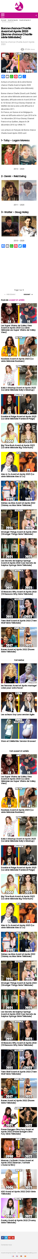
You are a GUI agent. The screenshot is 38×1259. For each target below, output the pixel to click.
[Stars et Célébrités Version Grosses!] (19, 729)
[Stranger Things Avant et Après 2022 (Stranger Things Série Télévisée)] (19, 519)
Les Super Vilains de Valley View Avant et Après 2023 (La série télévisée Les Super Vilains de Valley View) (18, 329)
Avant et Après (16, 300)
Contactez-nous (6, 1245)
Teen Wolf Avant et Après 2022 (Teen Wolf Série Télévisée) (19, 621)
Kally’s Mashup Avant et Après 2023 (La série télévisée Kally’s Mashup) (18, 388)
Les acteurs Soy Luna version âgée (17, 714)
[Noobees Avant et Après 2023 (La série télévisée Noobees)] (19, 346)
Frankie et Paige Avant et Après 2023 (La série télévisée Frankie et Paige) (18, 417)
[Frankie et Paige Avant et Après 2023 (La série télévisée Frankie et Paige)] (19, 404)
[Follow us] (36, 15)
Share (3, 55)
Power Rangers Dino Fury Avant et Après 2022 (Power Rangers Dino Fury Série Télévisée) (17, 1131)
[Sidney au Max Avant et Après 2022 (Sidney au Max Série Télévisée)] (19, 491)
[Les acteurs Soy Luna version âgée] (19, 702)
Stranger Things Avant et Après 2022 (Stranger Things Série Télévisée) (19, 533)
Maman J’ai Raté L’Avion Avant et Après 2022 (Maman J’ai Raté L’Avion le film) (17, 1162)
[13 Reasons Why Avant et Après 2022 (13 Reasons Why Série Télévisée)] (19, 579)
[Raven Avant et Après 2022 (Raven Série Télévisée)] (19, 637)
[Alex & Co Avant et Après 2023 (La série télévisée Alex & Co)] (19, 462)
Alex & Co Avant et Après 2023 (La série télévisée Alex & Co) (17, 475)
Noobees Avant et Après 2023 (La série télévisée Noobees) (17, 359)
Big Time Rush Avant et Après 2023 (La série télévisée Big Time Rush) (18, 446)
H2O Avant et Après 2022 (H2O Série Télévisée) (18, 1192)
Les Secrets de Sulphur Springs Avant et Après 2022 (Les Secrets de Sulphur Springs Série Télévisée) (18, 563)
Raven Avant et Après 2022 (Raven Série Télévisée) (18, 650)
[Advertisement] (19, 268)
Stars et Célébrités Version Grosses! (18, 741)
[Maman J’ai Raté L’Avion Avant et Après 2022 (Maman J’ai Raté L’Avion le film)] (19, 1148)
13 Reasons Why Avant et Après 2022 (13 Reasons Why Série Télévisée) (19, 592)
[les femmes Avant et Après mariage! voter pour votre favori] (19, 673)
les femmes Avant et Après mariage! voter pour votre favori (19, 686)
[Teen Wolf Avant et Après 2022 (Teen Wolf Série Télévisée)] (19, 608)
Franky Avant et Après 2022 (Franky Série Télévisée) (18, 1221)
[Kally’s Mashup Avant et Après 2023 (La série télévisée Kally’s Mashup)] (19, 375)
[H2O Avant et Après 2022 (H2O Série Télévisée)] (19, 1179)
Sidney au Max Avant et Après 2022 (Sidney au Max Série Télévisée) (18, 504)
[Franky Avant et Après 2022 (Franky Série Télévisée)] (19, 1208)
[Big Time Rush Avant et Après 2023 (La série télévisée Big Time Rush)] (19, 433)
